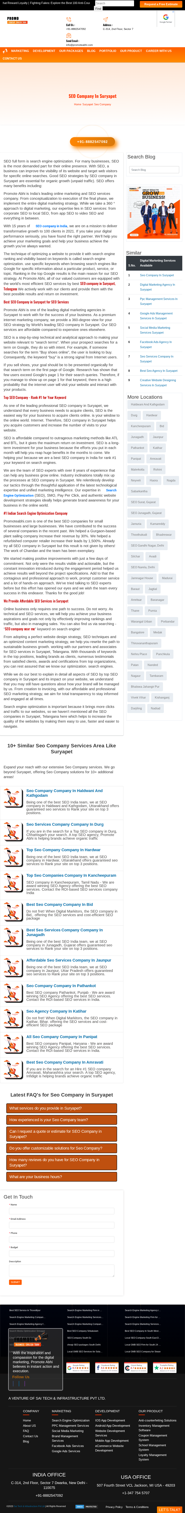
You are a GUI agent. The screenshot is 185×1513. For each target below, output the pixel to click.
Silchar (135, 556)
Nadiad (155, 708)
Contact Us (12, 58)
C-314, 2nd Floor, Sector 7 (118, 28)
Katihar (157, 447)
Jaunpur (158, 437)
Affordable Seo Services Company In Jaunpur (68, 960)
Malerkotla (137, 469)
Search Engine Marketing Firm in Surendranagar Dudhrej (85, 1310)
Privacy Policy (114, 1506)
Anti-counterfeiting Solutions (158, 1420)
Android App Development (112, 1425)
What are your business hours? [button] (35, 1177)
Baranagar (157, 599)
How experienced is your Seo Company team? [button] (48, 1120)
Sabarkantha (139, 491)
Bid (162, 426)
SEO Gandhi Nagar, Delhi (147, 545)
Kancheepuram (141, 426)
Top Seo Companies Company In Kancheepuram (71, 875)
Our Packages (71, 50)
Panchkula (163, 654)
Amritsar (136, 599)
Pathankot (137, 447)
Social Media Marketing (67, 1431)
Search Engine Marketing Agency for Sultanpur (27, 1324)
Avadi (152, 556)
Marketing (20, 50)
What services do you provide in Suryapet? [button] (45, 1108)
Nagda (171, 480)
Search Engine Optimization (70, 1420)
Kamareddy (157, 523)
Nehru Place (139, 654)
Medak (157, 632)
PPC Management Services (70, 1425)
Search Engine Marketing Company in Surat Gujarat (27, 1317)
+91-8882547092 (76, 28)
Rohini (157, 469)
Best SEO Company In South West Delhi (143, 1331)
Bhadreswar (164, 534)
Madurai (167, 578)
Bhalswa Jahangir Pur (145, 686)
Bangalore (137, 632)
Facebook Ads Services (68, 1446)
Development (44, 50)
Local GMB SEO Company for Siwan (143, 1351)
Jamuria (136, 523)
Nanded (153, 664)
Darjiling (136, 708)
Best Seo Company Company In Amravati (64, 1062)
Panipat (136, 458)
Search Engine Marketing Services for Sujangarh (143, 1324)
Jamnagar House (142, 578)
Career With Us (159, 50)
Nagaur (136, 675)
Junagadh (137, 437)
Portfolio (107, 50)
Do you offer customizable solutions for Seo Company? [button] (55, 1148)
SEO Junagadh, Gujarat (146, 513)
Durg (134, 415)
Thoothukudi (139, 534)
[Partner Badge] (166, 19)
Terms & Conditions (137, 1506)
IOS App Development (110, 1420)
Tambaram (156, 675)
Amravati (155, 458)
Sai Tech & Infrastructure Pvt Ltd (29, 1506)
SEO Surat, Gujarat (143, 502)
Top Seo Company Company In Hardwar (63, 850)
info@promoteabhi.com (79, 44)
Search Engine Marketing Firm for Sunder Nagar (143, 1317)
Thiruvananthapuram (144, 643)
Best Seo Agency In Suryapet (158, 370)
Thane (135, 610)
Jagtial (153, 589)
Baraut (135, 589)
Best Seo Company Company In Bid (59, 904)
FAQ (26, 1431)
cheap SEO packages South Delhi (84, 1344)
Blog (91, 50)
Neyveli (136, 480)
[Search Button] (174, 169)
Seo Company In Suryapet (157, 275)
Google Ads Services (66, 1451)
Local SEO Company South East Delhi (143, 1338)
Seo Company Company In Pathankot (61, 985)
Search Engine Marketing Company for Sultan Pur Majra (85, 1324)
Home (77, 104)
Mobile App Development (112, 1440)
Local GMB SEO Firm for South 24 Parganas (143, 1344)
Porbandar (168, 621)
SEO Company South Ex (79, 1338)
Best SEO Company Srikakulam (82, 1331)
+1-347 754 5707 (136, 1493)
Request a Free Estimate (161, 4)
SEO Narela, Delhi (143, 567)
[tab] (61, 1108)
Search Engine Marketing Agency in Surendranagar (143, 1310)
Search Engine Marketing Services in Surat (85, 1317)
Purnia (152, 610)
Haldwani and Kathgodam (148, 404)
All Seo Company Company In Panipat (61, 1036)
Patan (135, 664)
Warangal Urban (141, 621)
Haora (154, 480)
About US (29, 1425)
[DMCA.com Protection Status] (86, 1506)
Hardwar (151, 415)
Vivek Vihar (138, 697)
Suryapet (87, 104)
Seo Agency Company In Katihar (56, 1011)
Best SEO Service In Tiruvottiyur (24, 1310)
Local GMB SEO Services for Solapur (85, 1351)
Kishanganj (162, 697)
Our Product (131, 50)
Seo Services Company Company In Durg (65, 824)
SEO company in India (51, 226)
